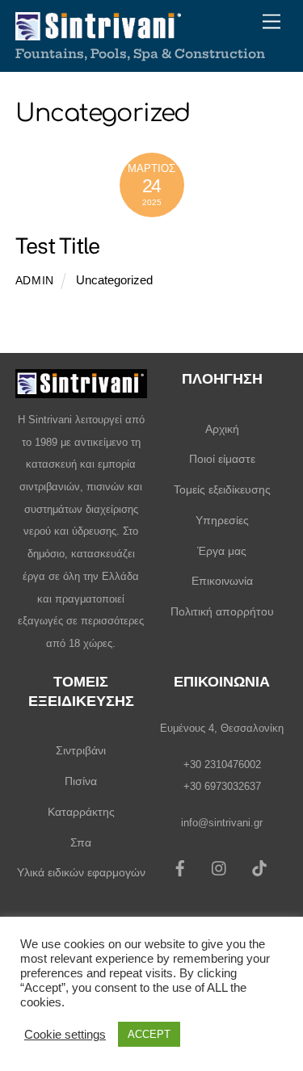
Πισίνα (81, 781)
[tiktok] (259, 866)
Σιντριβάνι (81, 750)
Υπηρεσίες (222, 520)
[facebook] (180, 866)
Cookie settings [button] (65, 1034)
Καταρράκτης (81, 811)
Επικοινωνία (222, 580)
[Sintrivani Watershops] (98, 31)
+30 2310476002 (222, 764)
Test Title (57, 245)
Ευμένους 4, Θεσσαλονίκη (222, 728)
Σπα (80, 842)
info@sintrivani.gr (222, 823)
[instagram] (220, 866)
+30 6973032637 (222, 786)
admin (34, 281)
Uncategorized (114, 280)
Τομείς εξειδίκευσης (222, 489)
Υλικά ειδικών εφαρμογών (81, 872)
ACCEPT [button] (149, 1034)
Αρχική (222, 428)
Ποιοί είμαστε (222, 458)
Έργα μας (221, 550)
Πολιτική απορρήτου (222, 611)
